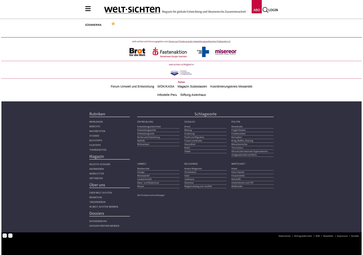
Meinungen (96, 121)
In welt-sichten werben (103, 206)
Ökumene (189, 182)
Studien (94, 135)
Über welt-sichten (100, 192)
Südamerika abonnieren (113, 24)
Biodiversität (143, 168)
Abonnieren (96, 169)
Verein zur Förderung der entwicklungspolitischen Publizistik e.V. (199, 41)
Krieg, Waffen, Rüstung (242, 140)
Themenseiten (97, 149)
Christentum (190, 172)
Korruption (236, 137)
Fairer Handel (237, 172)
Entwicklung (145, 121)
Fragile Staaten (238, 130)
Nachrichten (97, 131)
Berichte (94, 126)
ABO (257, 10)
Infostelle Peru (167, 95)
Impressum (342, 236)
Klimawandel (143, 175)
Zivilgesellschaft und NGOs (244, 154)
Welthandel (236, 186)
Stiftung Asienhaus (193, 95)
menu (88, 8)
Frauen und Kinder (193, 140)
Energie (140, 172)
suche (265, 10)
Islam (186, 175)
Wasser (140, 186)
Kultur (187, 147)
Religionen (191, 164)
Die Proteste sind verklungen (151, 195)
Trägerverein (97, 202)
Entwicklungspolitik (146, 130)
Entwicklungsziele (145, 133)
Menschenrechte (239, 144)
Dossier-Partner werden (104, 226)
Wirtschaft (238, 164)
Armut (187, 126)
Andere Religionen (193, 168)
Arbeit (234, 168)
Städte (187, 151)
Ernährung (189, 133)
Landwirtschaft (144, 179)
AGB (318, 236)
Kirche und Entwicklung (148, 137)
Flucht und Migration (194, 137)
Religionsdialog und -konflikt (198, 186)
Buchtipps (95, 140)
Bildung (188, 130)
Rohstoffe (236, 179)
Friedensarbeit (238, 133)
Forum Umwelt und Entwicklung (132, 86)
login (273, 10)
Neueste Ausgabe (99, 164)
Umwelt (141, 164)
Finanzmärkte (238, 175)
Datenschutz (285, 236)
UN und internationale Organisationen (249, 151)
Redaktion (95, 197)
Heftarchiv (96, 178)
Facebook (5, 235)
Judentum (189, 179)
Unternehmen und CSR (242, 182)
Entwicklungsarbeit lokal (149, 126)
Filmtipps (95, 145)
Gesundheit (189, 144)
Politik (235, 121)
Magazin (96, 156)
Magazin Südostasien (192, 86)
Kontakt (355, 236)
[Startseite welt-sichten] (132, 10)
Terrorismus (237, 147)
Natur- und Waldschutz (148, 182)
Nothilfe (141, 140)
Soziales (189, 121)
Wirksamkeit (143, 144)
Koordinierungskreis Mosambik (231, 86)
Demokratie (237, 126)
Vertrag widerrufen (303, 236)
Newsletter (96, 173)
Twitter (10, 235)
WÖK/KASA (165, 86)
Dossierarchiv (98, 221)
